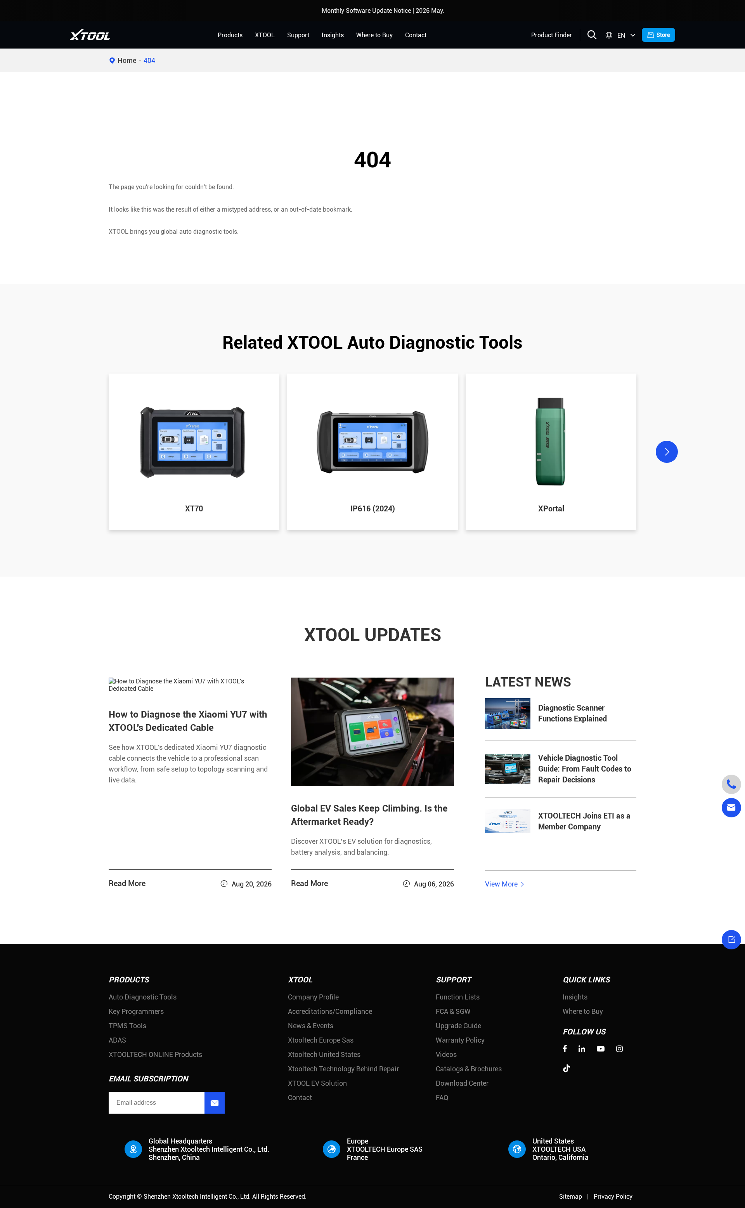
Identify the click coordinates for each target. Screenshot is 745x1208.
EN (621, 35)
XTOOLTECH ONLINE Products (155, 1054)
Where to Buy (374, 35)
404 (149, 60)
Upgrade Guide (458, 1026)
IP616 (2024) (372, 508)
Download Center (462, 1083)
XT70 (194, 508)
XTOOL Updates (372, 634)
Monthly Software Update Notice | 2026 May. (362, 10)
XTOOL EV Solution (317, 1083)
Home (127, 60)
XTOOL (265, 35)
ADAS (117, 1040)
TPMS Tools (127, 1026)
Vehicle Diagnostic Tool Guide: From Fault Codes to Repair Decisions (584, 769)
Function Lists (458, 997)
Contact (415, 35)
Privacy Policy (613, 1196)
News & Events (310, 1026)
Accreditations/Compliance (330, 1011)
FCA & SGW (453, 1011)
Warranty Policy (460, 1040)
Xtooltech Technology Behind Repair (343, 1069)
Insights (333, 35)
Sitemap (570, 1196)
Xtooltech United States (324, 1054)
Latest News (528, 682)
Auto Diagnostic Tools (143, 997)
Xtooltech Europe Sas (320, 1040)
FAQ (442, 1097)
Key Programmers (136, 1011)
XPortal (551, 508)
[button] (78, 452)
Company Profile (313, 997)
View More (505, 884)
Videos (446, 1054)
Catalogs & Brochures (469, 1069)
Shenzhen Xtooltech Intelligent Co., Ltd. (197, 1196)
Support (298, 35)
